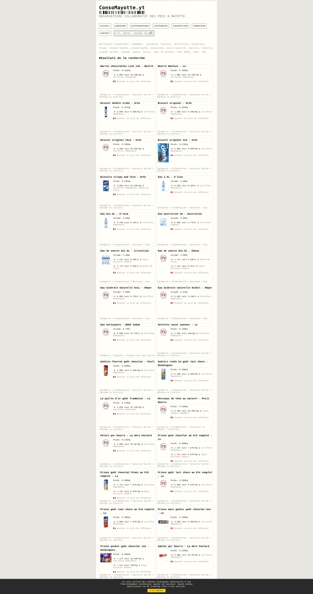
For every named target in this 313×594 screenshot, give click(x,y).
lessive (166, 44)
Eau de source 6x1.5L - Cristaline (124, 250)
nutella (207, 48)
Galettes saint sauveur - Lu (177, 324)
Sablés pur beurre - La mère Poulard (183, 546)
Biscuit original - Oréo (175, 103)
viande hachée (108, 52)
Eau (205, 208)
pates (136, 52)
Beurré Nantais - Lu (172, 66)
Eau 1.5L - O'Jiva (170, 177)
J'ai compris (156, 591)
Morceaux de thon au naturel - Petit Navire (183, 400)
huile (146, 52)
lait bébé (183, 52)
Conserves (173, 429)
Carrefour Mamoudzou (124, 77)
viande (125, 52)
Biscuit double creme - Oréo (120, 103)
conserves (157, 48)
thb (204, 52)
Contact (105, 33)
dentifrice (181, 44)
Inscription (180, 26)
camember (137, 44)
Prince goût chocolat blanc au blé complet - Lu (124, 474)
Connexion (199, 26)
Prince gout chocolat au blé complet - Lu (185, 437)
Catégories (161, 26)
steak (102, 48)
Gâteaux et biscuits (111, 97)
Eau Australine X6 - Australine (180, 214)
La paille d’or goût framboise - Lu (125, 398)
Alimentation (121, 95)
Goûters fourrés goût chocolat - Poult (127, 361)
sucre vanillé (176, 48)
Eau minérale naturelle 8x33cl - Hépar (185, 287)
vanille (194, 48)
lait (196, 52)
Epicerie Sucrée (142, 95)
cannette (152, 44)
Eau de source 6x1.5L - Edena (178, 250)
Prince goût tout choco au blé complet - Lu (127, 511)
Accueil (105, 26)
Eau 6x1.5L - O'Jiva (114, 214)
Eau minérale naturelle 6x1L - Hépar (126, 287)
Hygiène (118, 355)
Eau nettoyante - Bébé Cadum (120, 324)
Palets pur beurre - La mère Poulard (126, 435)
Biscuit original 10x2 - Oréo (120, 140)
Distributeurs (140, 26)
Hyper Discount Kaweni (131, 261)
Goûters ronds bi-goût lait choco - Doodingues (183, 363)
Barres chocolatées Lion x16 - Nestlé (126, 66)
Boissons (195, 208)
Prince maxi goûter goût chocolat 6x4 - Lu (184, 511)
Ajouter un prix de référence (134, 81)
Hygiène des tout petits (141, 355)
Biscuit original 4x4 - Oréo (177, 140)
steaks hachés (118, 48)
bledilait (198, 44)
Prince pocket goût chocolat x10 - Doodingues (124, 548)
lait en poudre (163, 52)
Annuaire (120, 26)
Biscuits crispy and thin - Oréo (123, 177)
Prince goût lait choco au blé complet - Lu (185, 474)
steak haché (139, 48)
